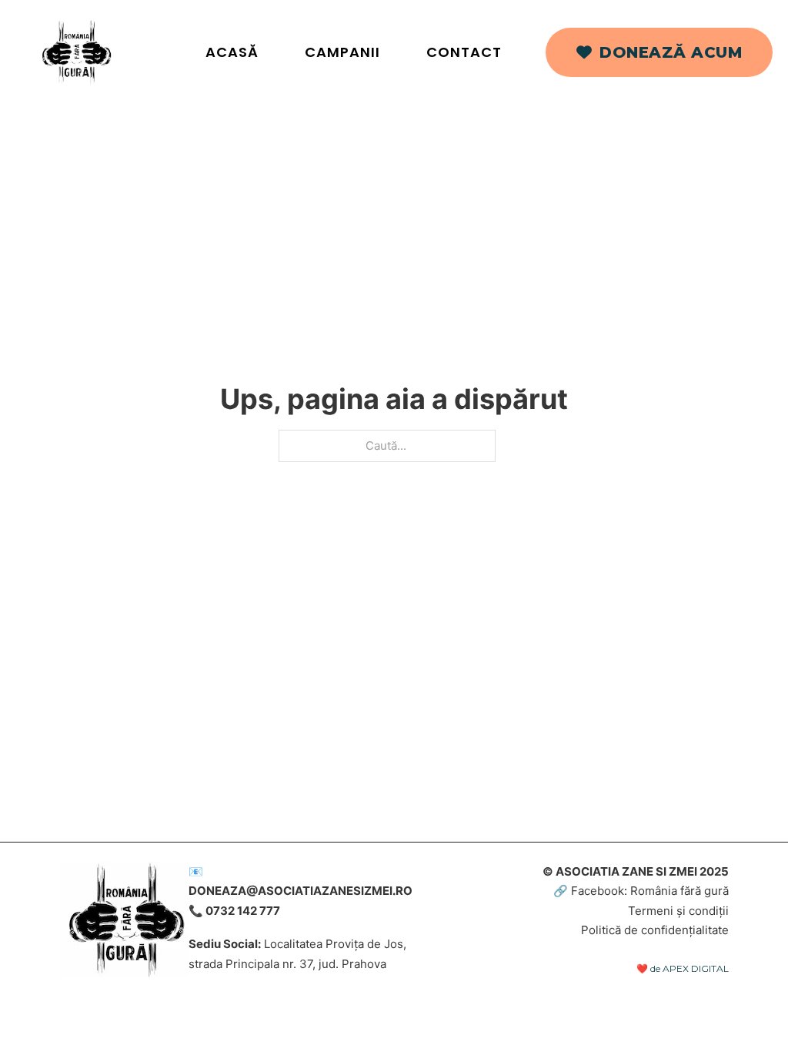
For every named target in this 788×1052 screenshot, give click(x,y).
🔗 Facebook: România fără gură (641, 890)
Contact (464, 52)
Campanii (342, 52)
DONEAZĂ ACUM (670, 52)
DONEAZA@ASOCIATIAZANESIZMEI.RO (300, 890)
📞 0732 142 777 (234, 910)
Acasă (232, 52)
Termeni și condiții (678, 910)
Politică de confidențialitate (655, 930)
